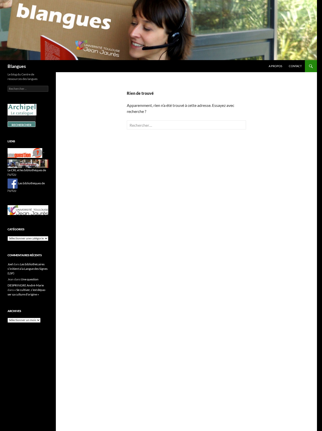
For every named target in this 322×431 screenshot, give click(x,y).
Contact (295, 66)
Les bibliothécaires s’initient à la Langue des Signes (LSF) (28, 268)
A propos (275, 66)
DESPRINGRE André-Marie (26, 285)
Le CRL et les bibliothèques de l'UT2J (27, 172)
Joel (10, 264)
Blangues (17, 66)
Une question (29, 279)
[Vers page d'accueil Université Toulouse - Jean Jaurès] (28, 209)
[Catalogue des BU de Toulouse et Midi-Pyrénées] (22, 109)
